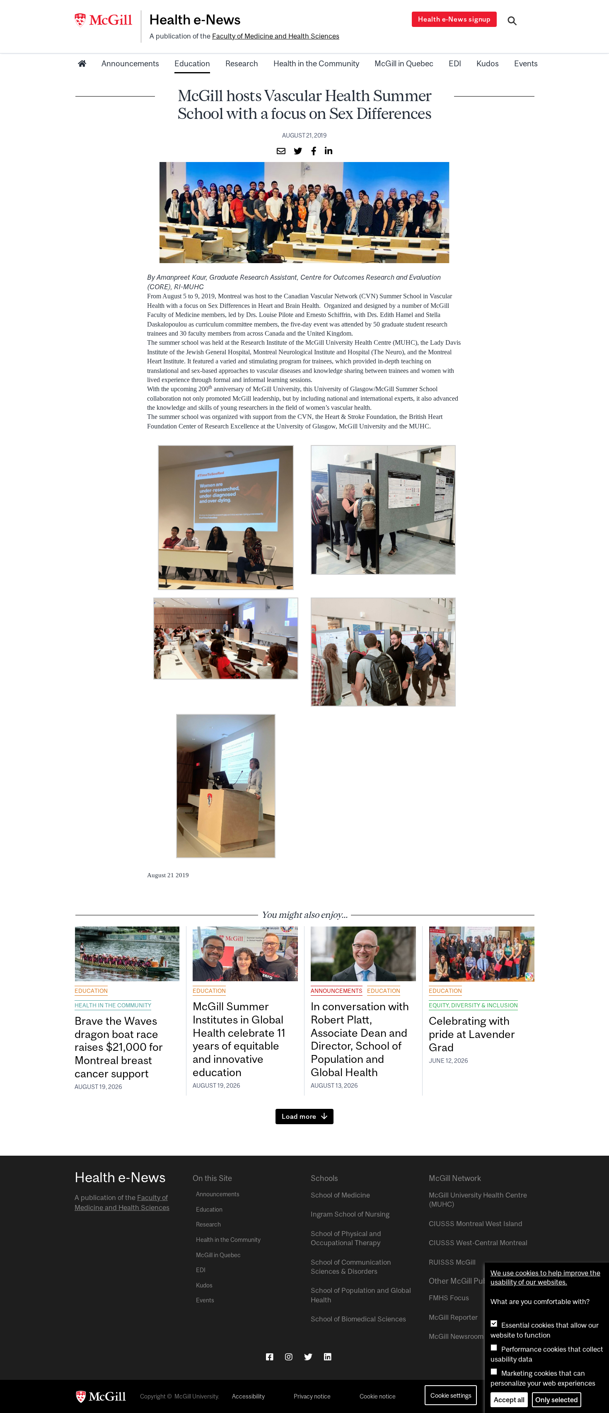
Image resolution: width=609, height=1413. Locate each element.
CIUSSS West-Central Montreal (478, 1243)
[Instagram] (288, 1357)
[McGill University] (108, 20)
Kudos (487, 63)
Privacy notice (312, 1396)
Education (192, 63)
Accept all (509, 1400)
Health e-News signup (454, 19)
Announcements (130, 63)
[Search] (512, 22)
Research (241, 63)
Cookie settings (450, 1395)
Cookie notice (378, 1396)
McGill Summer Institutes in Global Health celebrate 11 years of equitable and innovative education (239, 1039)
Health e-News (195, 19)
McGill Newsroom (456, 1336)
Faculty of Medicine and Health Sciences (275, 36)
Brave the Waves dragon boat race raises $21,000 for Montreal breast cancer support (119, 1047)
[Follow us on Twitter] (308, 1357)
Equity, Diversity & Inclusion (473, 1005)
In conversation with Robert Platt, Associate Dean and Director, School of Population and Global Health (360, 1039)
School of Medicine (340, 1195)
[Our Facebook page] (269, 1357)
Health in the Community (316, 63)
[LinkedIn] (327, 1357)
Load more (299, 1116)
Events (526, 63)
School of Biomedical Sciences (358, 1319)
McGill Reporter (453, 1317)
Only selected (556, 1400)
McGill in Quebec (404, 63)
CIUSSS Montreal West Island (475, 1223)
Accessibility (248, 1396)
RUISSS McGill (452, 1262)
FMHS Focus (449, 1298)
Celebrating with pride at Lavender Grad (472, 1034)
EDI (455, 63)
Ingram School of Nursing (350, 1214)
